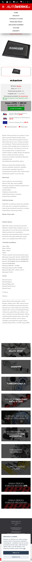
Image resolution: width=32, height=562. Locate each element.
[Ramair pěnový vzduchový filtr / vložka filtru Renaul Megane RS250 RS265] (16, 50)
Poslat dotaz (23, 127)
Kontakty (16, 31)
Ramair (19, 86)
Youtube (16, 28)
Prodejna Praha (16, 22)
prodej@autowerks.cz (16, 528)
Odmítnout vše (16, 557)
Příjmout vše (16, 552)
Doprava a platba (16, 19)
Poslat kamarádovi (12, 127)
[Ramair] (16, 81)
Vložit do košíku (16, 109)
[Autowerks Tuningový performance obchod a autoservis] (18, 7)
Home (16, 13)
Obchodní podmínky (16, 25)
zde (24, 548)
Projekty (16, 16)
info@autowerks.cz (16, 532)
